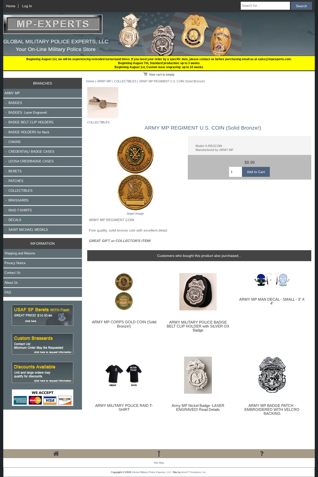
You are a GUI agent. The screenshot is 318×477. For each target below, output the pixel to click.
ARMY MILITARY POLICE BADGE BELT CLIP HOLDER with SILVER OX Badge (198, 326)
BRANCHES (42, 83)
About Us (11, 283)
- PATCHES (16, 181)
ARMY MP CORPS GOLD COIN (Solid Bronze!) (124, 324)
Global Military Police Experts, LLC (151, 472)
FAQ (7, 292)
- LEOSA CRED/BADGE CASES (31, 161)
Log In (27, 6)
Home (10, 6)
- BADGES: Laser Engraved (27, 112)
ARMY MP (104, 81)
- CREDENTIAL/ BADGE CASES (32, 151)
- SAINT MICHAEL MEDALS (28, 230)
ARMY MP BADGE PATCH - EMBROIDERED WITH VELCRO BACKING (271, 410)
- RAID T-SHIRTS (20, 210)
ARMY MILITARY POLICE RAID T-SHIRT (124, 408)
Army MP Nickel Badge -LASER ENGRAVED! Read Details (198, 408)
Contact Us (12, 273)
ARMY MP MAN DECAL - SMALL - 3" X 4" (272, 301)
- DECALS (15, 220)
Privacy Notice (15, 263)
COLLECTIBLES (125, 81)
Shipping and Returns (19, 253)
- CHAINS (14, 142)
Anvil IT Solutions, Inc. (194, 472)
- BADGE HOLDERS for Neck (29, 132)
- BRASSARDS (18, 200)
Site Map (159, 462)
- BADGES (15, 103)
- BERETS (15, 171)
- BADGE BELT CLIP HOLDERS (31, 122)
